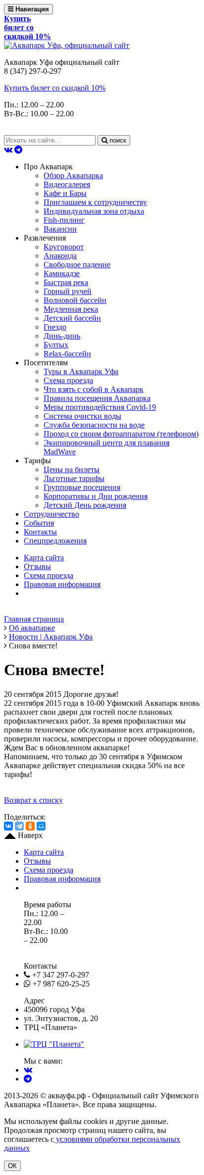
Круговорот (64, 247)
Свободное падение (77, 264)
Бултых (56, 345)
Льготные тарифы (74, 478)
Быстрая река (66, 282)
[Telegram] (19, 826)
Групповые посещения (82, 487)
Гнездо (55, 327)
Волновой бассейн (75, 300)
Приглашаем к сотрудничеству (95, 202)
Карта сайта (44, 557)
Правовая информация (62, 584)
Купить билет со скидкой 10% (54, 88)
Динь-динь (62, 336)
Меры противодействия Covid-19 (100, 407)
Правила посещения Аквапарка (97, 398)
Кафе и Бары (65, 193)
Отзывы (37, 566)
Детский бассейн (72, 318)
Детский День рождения (85, 505)
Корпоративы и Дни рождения (96, 496)
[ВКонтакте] (8, 826)
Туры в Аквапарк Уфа (81, 371)
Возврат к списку (33, 800)
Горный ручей (68, 291)
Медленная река (71, 309)
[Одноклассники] (30, 826)
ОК (12, 1166)
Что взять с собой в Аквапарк (94, 389)
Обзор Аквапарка (73, 175)
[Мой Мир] (41, 826)
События (39, 523)
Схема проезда (68, 380)
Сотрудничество (51, 514)
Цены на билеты (72, 469)
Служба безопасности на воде (94, 425)
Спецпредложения (55, 541)
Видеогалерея (67, 184)
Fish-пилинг (64, 220)
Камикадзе (62, 273)
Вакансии (60, 229)
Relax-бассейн (67, 353)
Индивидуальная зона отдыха (94, 211)
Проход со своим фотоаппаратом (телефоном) (121, 434)
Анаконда (60, 255)
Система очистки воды (82, 416)
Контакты (40, 532)
